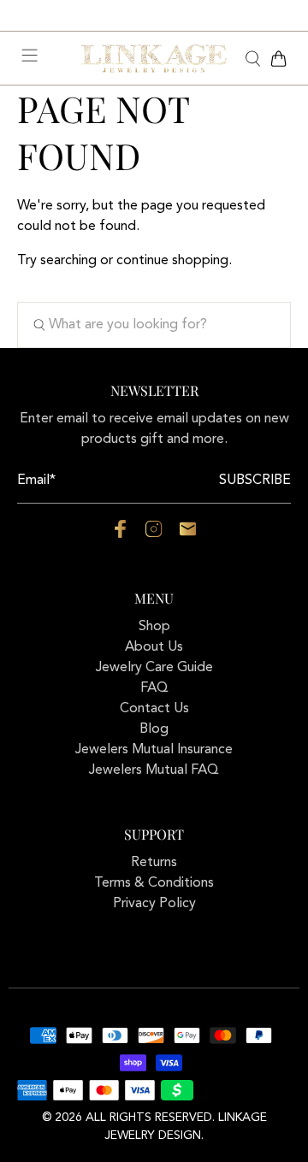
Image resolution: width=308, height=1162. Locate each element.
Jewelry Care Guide (154, 668)
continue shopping (172, 261)
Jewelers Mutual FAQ (154, 770)
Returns (154, 863)
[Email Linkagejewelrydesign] (188, 534)
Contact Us (154, 709)
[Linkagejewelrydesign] (154, 58)
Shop (154, 627)
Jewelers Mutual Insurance (154, 750)
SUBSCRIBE (255, 480)
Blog (154, 729)
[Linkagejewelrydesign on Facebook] (120, 534)
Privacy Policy (154, 904)
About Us (154, 647)
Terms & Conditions (154, 883)
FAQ (154, 688)
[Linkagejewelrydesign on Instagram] (153, 534)
